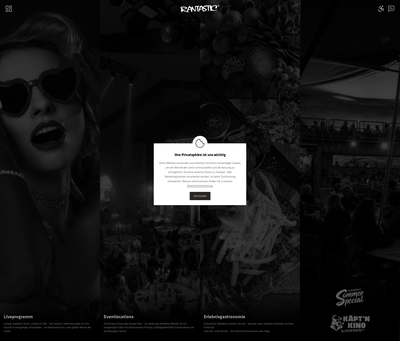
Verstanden (200, 196)
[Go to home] (199, 8)
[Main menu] (8, 8)
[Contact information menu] (381, 8)
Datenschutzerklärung (199, 186)
